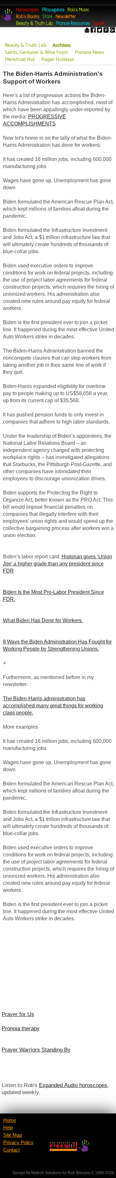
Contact (11, 1150)
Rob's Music (78, 10)
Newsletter (66, 17)
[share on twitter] (99, 31)
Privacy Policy (18, 1142)
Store (48, 17)
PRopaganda (53, 10)
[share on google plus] (112, 31)
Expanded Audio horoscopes (73, 1085)
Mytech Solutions (46, 1173)
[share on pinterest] (106, 31)
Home (9, 1120)
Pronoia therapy (21, 1028)
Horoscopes (27, 10)
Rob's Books (27, 17)
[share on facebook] (93, 31)
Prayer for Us (18, 1014)
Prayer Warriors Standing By (36, 1049)
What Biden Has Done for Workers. (43, 620)
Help (8, 1127)
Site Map (12, 1135)
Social (98, 24)
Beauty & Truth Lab (34, 24)
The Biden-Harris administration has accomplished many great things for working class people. (53, 705)
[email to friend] (87, 31)
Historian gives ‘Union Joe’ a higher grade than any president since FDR (57, 564)
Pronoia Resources (73, 24)
